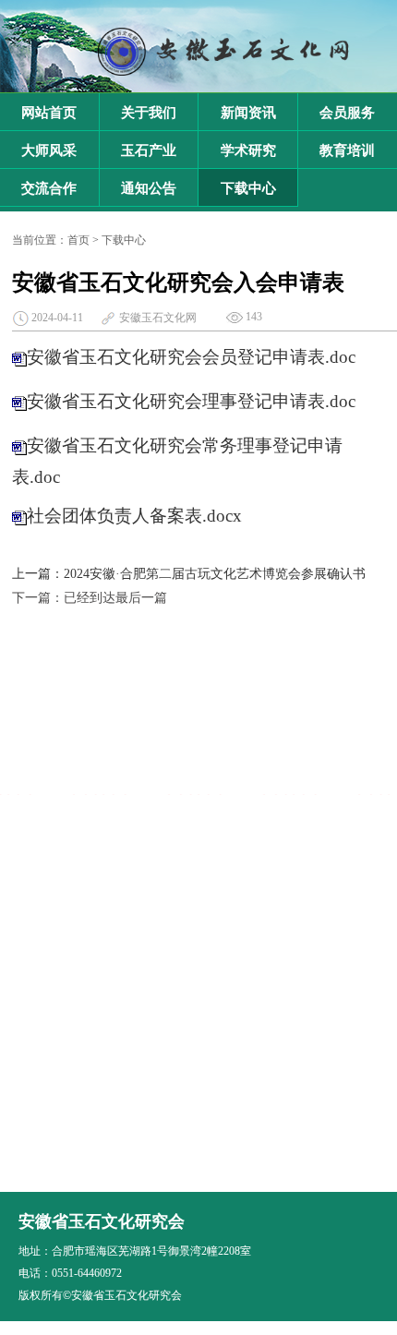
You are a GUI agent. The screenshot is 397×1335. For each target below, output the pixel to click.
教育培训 (347, 150)
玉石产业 (148, 150)
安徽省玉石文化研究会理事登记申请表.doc (191, 402)
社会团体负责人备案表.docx (134, 516)
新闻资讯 (248, 112)
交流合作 (49, 188)
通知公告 (148, 188)
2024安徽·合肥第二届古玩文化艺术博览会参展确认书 (215, 574)
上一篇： (38, 574)
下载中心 (248, 188)
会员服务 (347, 112)
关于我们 (148, 112)
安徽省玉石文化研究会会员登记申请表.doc (191, 357)
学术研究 (248, 150)
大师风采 (49, 150)
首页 (78, 240)
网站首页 (49, 112)
